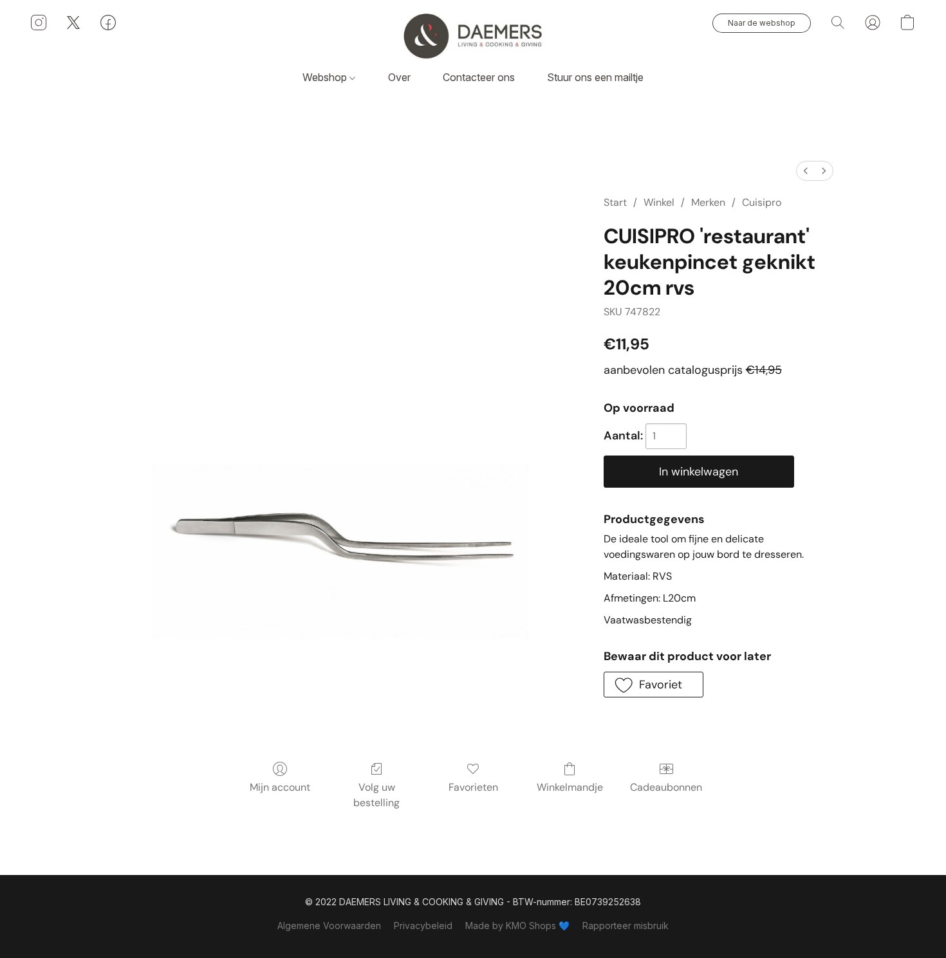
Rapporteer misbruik (625, 925)
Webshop (325, 77)
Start (615, 202)
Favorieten (473, 787)
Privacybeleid (423, 925)
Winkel (659, 202)
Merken (708, 202)
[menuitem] (806, 170)
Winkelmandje (570, 787)
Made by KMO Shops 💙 (517, 925)
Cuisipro (761, 202)
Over (399, 77)
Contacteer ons (479, 77)
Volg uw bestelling (376, 794)
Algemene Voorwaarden (329, 925)
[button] (473, 35)
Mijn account (280, 787)
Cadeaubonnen (666, 787)
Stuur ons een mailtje (595, 77)
